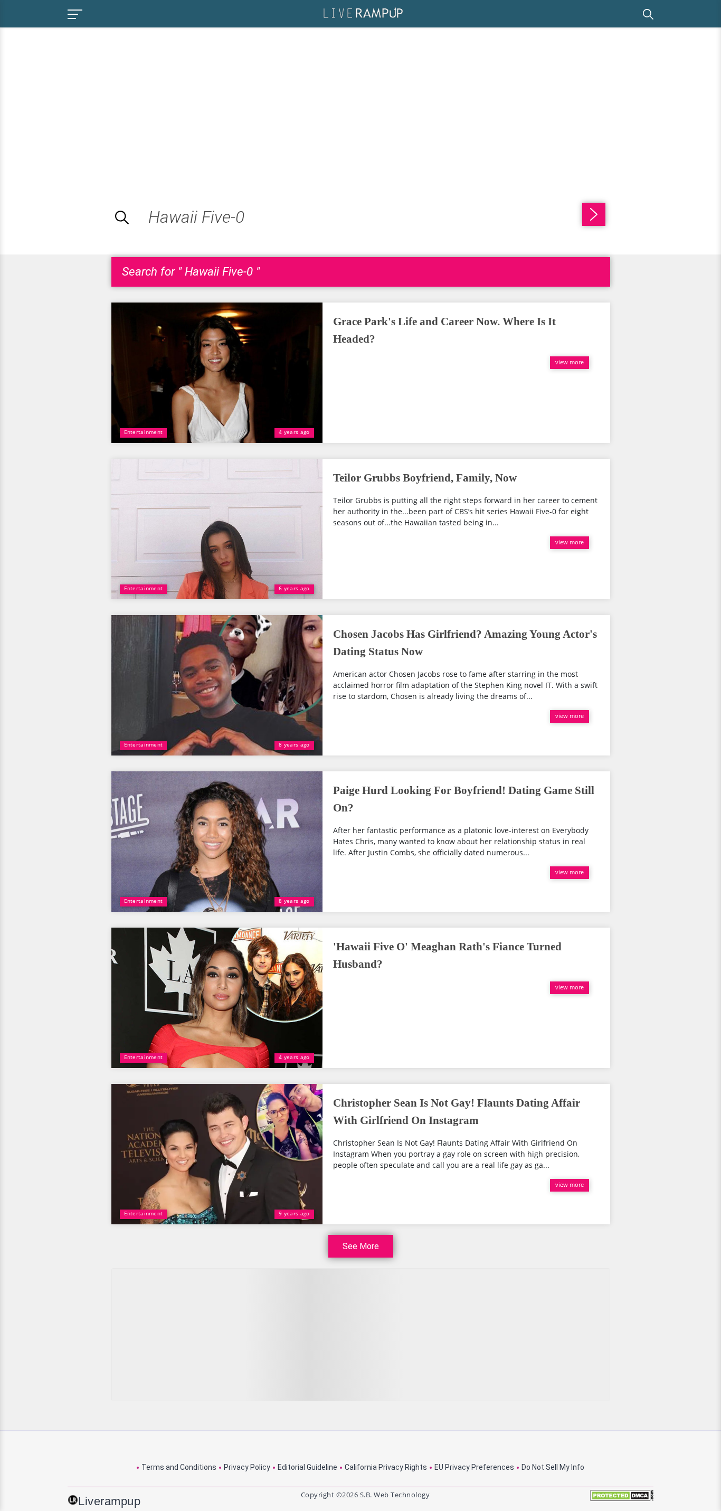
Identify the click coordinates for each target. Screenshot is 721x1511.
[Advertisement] (88, 101)
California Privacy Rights (386, 1467)
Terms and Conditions (178, 1467)
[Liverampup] (363, 12)
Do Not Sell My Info (552, 1467)
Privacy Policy (247, 1467)
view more (569, 362)
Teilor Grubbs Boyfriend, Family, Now (425, 477)
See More (361, 1246)
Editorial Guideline (307, 1467)
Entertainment (143, 432)
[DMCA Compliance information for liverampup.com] (621, 1499)
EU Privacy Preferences (474, 1467)
